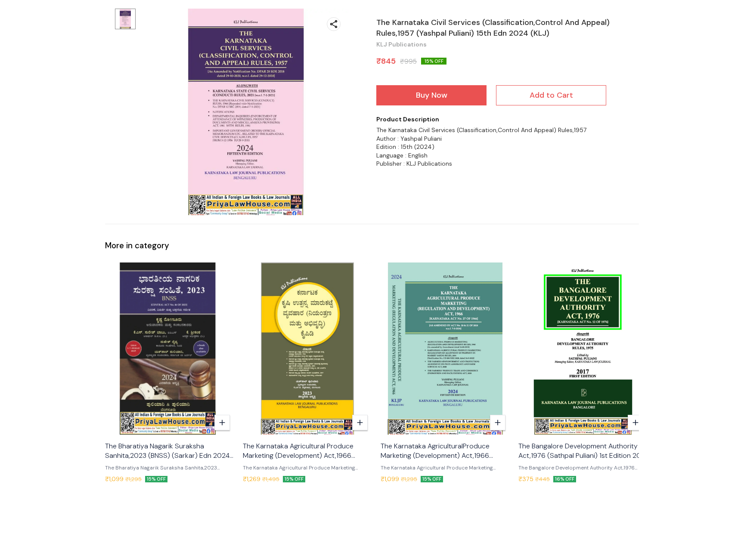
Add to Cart (551, 95)
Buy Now (431, 95)
